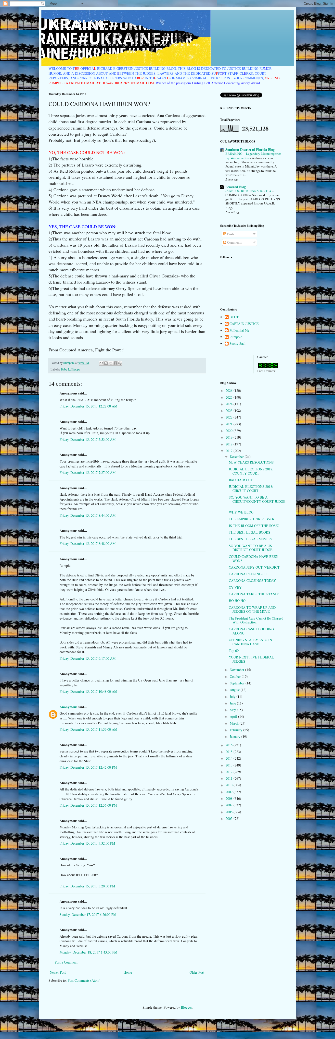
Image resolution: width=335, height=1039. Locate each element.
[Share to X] (110, 363)
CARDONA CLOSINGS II (248, 574)
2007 (229, 805)
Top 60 (234, 650)
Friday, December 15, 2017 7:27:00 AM (88, 472)
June (233, 703)
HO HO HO (237, 600)
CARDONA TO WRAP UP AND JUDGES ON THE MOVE (252, 609)
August (235, 689)
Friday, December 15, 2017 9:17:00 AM (88, 658)
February (236, 730)
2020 (229, 430)
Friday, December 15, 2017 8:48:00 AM (88, 543)
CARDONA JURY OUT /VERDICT (254, 567)
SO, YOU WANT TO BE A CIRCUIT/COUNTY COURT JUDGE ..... (257, 501)
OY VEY (235, 587)
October (236, 676)
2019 (229, 437)
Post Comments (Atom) (84, 980)
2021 (229, 424)
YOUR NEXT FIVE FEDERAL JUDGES (251, 659)
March (235, 723)
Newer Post (58, 972)
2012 (229, 771)
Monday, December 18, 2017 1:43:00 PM (88, 952)
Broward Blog (235, 186)
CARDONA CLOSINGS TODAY (252, 580)
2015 (229, 751)
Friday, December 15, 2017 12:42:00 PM (88, 767)
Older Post (197, 972)
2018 (229, 444)
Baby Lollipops (70, 369)
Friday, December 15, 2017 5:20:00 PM (87, 886)
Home (128, 972)
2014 (229, 758)
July (233, 696)
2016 (229, 745)
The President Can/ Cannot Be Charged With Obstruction (256, 620)
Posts (230, 234)
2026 (229, 390)
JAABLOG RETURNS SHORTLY (248, 191)
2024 (229, 404)
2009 (229, 791)
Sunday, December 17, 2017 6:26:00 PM (88, 914)
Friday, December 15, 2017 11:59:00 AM (88, 729)
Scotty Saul (237, 344)
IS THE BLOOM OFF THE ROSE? (254, 525)
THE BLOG (77, 23)
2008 (229, 798)
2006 (229, 812)
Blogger (186, 1007)
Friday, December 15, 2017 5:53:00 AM (88, 439)
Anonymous (68, 706)
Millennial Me (239, 330)
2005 (229, 818)
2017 (229, 450)
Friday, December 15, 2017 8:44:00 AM (88, 515)
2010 (229, 785)
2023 (229, 410)
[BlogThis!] (105, 363)
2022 (229, 417)
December (237, 456)
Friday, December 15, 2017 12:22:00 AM (88, 406)
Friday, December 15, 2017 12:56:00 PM (88, 805)
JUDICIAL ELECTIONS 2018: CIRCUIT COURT (251, 488)
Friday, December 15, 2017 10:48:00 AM (88, 691)
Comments (234, 242)
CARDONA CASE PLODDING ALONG (251, 631)
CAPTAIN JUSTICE (244, 324)
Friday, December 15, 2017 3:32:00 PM (87, 843)
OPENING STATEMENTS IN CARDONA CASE (250, 641)
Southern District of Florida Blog (250, 149)
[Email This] (101, 363)
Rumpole (236, 337)
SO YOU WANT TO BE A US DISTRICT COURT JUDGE (250, 547)
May (233, 709)
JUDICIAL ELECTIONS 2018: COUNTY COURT (251, 471)
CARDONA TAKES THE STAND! (254, 594)
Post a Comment (66, 962)
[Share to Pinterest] (119, 363)
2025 (229, 397)
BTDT (234, 317)
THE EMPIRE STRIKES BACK (251, 518)
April (234, 716)
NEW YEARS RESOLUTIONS (251, 462)
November (237, 669)
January (235, 736)
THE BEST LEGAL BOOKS (249, 532)
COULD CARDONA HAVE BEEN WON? (253, 558)
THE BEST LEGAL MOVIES (250, 539)
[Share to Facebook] (115, 363)
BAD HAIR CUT (241, 480)
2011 (229, 778)
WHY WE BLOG (241, 512)
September (237, 683)
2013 (229, 765)
